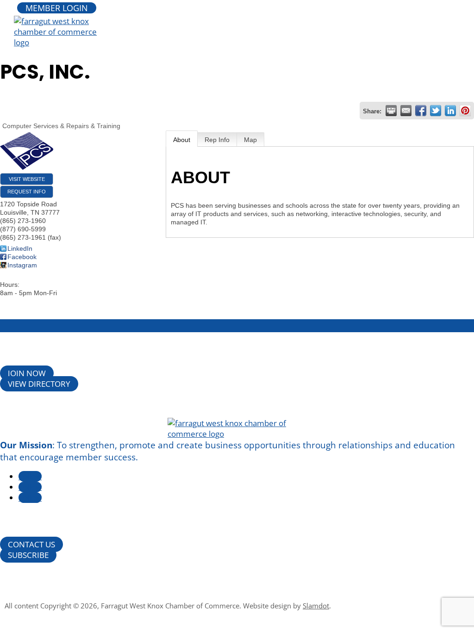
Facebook (22, 256)
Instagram (22, 265)
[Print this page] (391, 110)
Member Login (56, 7)
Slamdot (316, 605)
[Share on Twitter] (435, 110)
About (181, 139)
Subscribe (28, 555)
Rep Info (217, 139)
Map (250, 139)
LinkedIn (19, 248)
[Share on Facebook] (420, 110)
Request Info (26, 191)
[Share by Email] (406, 110)
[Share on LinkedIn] (450, 110)
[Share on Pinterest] (465, 110)
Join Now (27, 373)
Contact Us (31, 544)
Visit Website (27, 179)
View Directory (39, 383)
